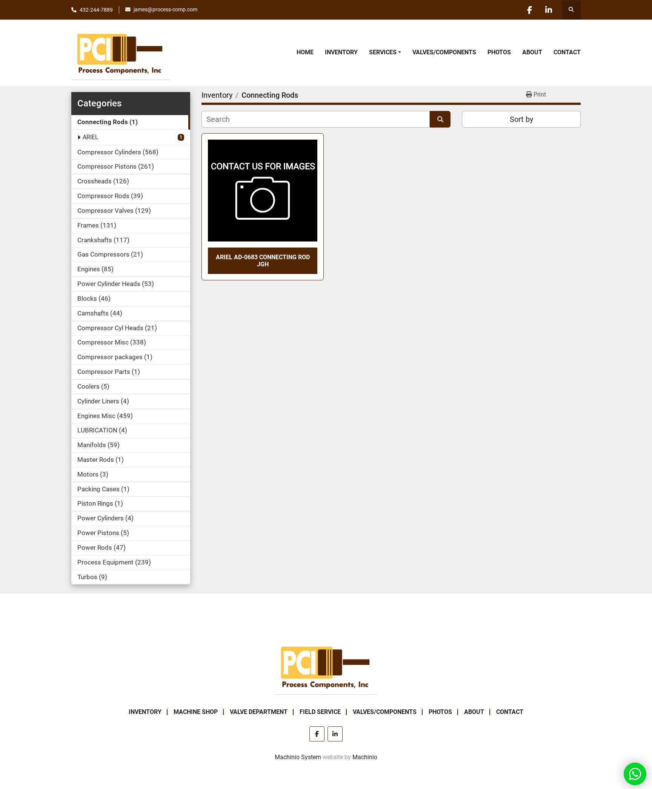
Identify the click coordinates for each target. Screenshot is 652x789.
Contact (567, 52)
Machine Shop (196, 711)
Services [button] (383, 52)
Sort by (521, 119)
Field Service (320, 711)
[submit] (440, 119)
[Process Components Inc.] (326, 666)
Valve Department (259, 711)
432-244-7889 (96, 10)
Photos (499, 52)
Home (305, 52)
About (532, 52)
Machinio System (298, 757)
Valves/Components (444, 52)
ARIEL (90, 137)
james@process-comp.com (165, 9)
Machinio (364, 757)
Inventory (341, 52)
